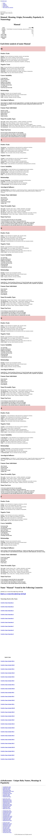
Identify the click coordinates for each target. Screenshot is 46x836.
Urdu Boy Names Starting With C (7, 669)
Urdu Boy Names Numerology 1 (7, 602)
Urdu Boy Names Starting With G (7, 684)
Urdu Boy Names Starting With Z (7, 759)
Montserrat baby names (7, 804)
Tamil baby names (6, 807)
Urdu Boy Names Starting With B (7, 665)
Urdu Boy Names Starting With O (7, 716)
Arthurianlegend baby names (8, 791)
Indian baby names (6, 789)
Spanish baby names (7, 829)
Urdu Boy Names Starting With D (7, 672)
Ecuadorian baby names (7, 793)
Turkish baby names (6, 787)
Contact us (5, 5)
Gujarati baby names (7, 825)
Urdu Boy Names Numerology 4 (7, 614)
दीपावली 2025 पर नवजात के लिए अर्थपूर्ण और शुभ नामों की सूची (13, 594)
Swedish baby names (7, 786)
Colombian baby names (7, 811)
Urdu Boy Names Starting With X (7, 751)
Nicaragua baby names (7, 832)
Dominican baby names (7, 823)
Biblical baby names (7, 808)
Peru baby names (6, 828)
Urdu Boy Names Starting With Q (7, 723)
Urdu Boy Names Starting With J (7, 696)
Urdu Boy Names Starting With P (7, 719)
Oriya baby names (6, 815)
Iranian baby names (6, 798)
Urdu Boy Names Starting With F (7, 680)
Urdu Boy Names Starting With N (7, 712)
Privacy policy (5, 6)
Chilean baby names (7, 819)
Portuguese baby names (7, 817)
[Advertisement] (23, 645)
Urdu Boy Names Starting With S (7, 731)
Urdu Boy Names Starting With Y (7, 755)
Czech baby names (6, 794)
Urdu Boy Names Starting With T (7, 735)
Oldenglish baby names (7, 802)
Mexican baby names (7, 790)
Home (4, 3)
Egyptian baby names (7, 812)
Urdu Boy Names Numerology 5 (7, 618)
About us (4, 4)
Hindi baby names (6, 795)
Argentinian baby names (7, 816)
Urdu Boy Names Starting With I (7, 692)
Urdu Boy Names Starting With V (7, 743)
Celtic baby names (6, 803)
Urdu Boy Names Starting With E (7, 676)
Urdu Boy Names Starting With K (7, 700)
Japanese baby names (7, 830)
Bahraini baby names (7, 824)
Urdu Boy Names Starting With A (7, 661)
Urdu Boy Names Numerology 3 (7, 610)
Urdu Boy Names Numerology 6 (7, 622)
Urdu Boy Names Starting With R (7, 727)
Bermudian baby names (7, 805)
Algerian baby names (7, 810)
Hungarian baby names (7, 800)
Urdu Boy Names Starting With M (8, 708)
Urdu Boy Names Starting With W (8, 747)
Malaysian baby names (7, 799)
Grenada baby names (7, 818)
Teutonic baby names (7, 796)
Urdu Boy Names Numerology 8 (7, 630)
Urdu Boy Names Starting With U (7, 739)
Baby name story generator (8, 7)
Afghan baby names (6, 813)
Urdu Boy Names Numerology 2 (7, 606)
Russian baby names (7, 792)
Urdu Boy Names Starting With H (7, 688)
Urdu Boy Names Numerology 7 (7, 626)
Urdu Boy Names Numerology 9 (7, 634)
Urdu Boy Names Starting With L (7, 704)
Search (2, 14)
